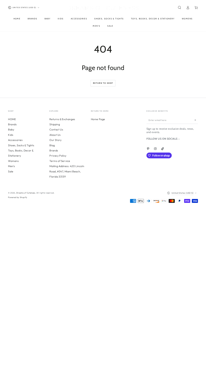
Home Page (98, 119)
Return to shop (103, 83)
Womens (13, 161)
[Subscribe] (196, 120)
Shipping (54, 124)
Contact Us (56, 129)
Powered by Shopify (17, 197)
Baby (11, 129)
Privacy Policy (57, 155)
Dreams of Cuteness (25, 193)
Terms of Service (59, 161)
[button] (179, 7)
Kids (10, 134)
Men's (11, 166)
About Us (55, 134)
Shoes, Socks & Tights (21, 145)
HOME (12, 119)
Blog (52, 145)
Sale (10, 171)
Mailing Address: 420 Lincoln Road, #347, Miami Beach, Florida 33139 (66, 171)
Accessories (15, 140)
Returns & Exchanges (62, 119)
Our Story (55, 140)
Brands (12, 124)
